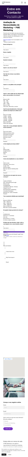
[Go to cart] (22, 3)
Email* (4, 411)
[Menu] (25, 2)
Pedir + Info (8, 428)
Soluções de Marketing (9, 423)
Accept (4, 454)
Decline (9, 454)
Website (6, 421)
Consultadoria (7, 425)
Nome (4, 405)
